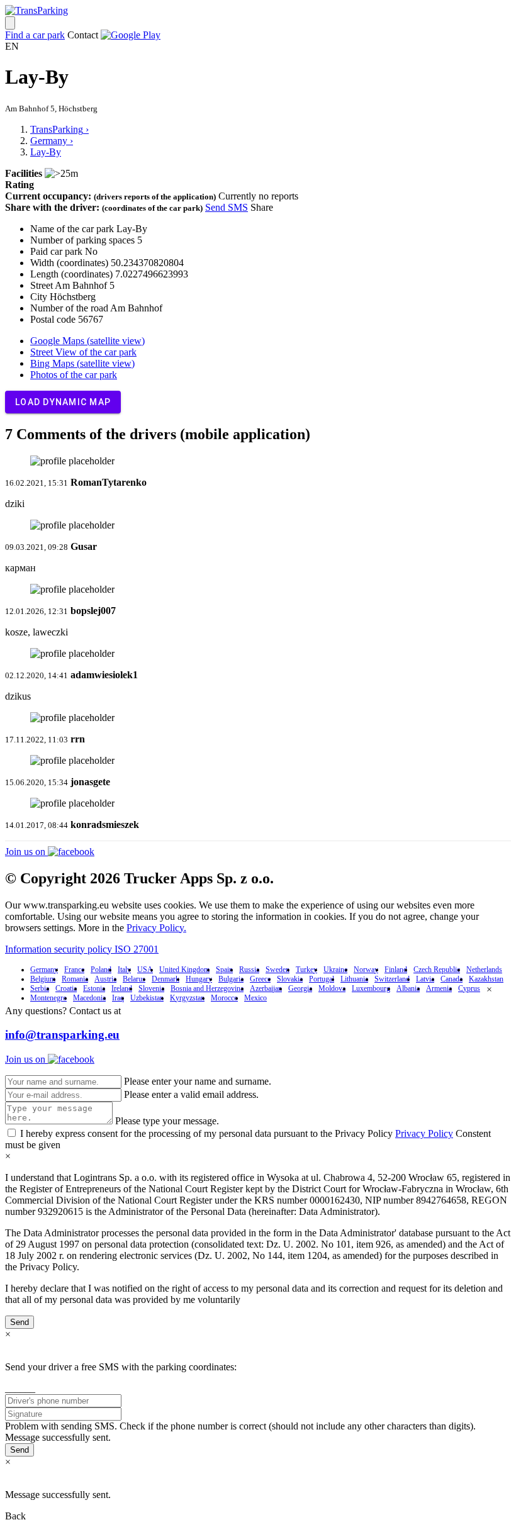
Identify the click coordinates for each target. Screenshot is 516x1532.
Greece (260, 979)
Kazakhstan (486, 979)
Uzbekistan (147, 997)
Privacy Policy (424, 1133)
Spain (224, 969)
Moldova (331, 988)
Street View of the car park (83, 352)
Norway (366, 969)
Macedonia (89, 997)
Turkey (306, 969)
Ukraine (335, 969)
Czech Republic (436, 969)
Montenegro (48, 997)
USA (145, 969)
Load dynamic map (63, 402)
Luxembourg (371, 988)
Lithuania (354, 979)
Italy (124, 969)
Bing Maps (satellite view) (82, 363)
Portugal (321, 979)
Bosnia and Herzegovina (207, 988)
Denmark (165, 979)
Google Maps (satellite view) (87, 340)
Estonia (94, 988)
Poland (101, 969)
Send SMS (226, 207)
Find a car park (35, 35)
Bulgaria (231, 979)
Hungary (199, 979)
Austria (105, 979)
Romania (75, 979)
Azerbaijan (266, 988)
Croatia (66, 988)
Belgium (42, 979)
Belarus (134, 979)
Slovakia (290, 979)
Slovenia (151, 988)
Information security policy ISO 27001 (82, 949)
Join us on (26, 851)
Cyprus (469, 988)
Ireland (121, 988)
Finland (395, 969)
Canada (451, 979)
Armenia (439, 988)
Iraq (118, 997)
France (74, 969)
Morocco (224, 997)
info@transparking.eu (62, 1034)
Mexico (255, 997)
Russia (249, 969)
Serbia (39, 988)
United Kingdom (184, 969)
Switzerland (392, 979)
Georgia (300, 988)
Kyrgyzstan (187, 997)
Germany (44, 969)
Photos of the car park (73, 374)
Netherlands (484, 969)
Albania (408, 988)
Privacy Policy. (156, 927)
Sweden (277, 969)
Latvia (425, 979)
